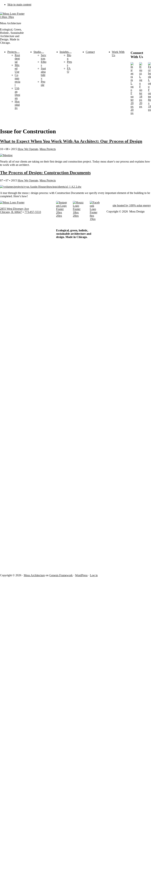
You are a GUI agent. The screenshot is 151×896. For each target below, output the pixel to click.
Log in (94, 575)
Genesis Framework (61, 575)
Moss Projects (48, 149)
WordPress (81, 575)
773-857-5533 (32, 212)
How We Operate (28, 149)
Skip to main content (19, 4)
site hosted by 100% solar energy (132, 205)
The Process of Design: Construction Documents (45, 172)
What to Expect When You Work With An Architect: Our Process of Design (71, 141)
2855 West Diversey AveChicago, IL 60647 (14, 210)
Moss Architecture (34, 575)
